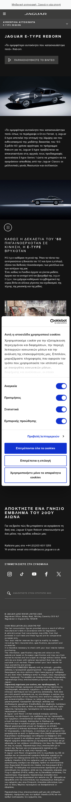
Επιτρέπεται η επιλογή (35, 460)
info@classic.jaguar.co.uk (44, 549)
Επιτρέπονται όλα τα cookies (35, 448)
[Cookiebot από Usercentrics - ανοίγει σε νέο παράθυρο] (50, 321)
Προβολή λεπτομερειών (43, 436)
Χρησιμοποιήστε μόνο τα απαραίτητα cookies (35, 475)
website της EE (45, 777)
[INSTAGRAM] (9, 574)
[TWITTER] (58, 574)
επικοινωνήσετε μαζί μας (35, 792)
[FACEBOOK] (46, 574)
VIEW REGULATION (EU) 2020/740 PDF (23, 626)
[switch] (61, 398)
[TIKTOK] (22, 574)
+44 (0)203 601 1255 (38, 545)
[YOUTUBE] (34, 574)
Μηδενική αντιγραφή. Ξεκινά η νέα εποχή (36, 4)
